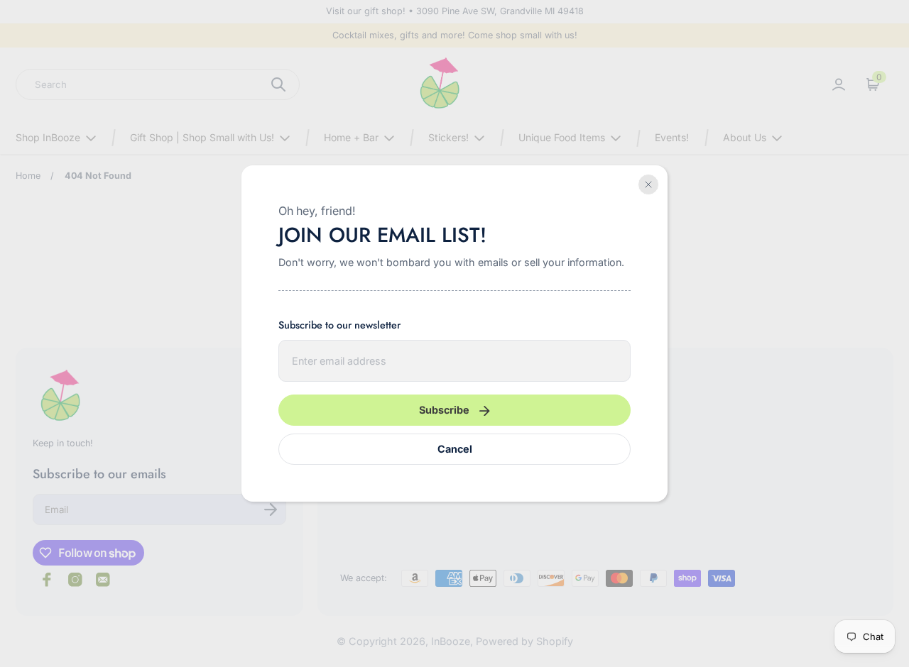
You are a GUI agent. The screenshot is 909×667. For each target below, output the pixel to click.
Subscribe (444, 410)
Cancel (454, 449)
